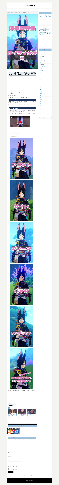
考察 (40, 107)
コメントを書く (20, 76)
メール (9, 456)
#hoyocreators (26, 92)
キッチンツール (42, 58)
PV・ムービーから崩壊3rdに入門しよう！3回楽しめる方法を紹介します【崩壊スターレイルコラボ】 (45, 16)
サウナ (41, 62)
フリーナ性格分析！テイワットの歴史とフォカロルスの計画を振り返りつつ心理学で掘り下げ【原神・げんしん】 (45, 25)
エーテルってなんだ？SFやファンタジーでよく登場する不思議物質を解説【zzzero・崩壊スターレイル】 (45, 29)
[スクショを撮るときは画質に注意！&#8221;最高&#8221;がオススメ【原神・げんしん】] (31, 411)
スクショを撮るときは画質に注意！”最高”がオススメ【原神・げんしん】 (31, 415)
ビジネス (41, 68)
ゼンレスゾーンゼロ (43, 66)
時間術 (41, 99)
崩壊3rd (41, 91)
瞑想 (40, 105)
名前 (9, 452)
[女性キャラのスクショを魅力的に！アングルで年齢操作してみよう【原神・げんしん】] (22, 411)
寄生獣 (41, 89)
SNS (40, 52)
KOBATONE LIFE (30, 5)
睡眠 (40, 103)
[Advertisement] (22, 83)
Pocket (13, 405)
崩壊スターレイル (42, 93)
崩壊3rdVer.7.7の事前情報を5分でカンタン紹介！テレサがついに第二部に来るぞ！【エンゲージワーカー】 (45, 33)
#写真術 (17, 92)
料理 (40, 97)
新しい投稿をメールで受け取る (12, 469)
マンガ (41, 72)
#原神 (15, 92)
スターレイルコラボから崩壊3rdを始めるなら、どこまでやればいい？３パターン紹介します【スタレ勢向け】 (45, 20)
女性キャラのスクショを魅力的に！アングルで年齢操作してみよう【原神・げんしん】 (22, 415)
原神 (40, 85)
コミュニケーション (43, 60)
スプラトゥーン (42, 64)
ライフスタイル (42, 74)
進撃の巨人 (41, 109)
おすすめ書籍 (42, 56)
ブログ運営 (41, 70)
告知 (40, 87)
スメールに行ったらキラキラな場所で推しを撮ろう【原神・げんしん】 (12, 415)
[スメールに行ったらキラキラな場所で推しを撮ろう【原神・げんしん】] (12, 411)
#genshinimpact (21, 92)
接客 (40, 95)
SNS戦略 (41, 54)
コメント (10, 441)
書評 (40, 101)
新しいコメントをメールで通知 (12, 466)
